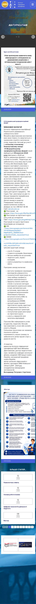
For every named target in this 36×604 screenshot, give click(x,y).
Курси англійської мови (11, 52)
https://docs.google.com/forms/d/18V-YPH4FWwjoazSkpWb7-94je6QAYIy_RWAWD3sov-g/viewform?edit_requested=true (18, 231)
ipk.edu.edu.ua (13, 209)
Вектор (6, 521)
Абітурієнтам (18, 25)
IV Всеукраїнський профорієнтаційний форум (16, 122)
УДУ (11, 4)
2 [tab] (18, 36)
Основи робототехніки (12, 495)
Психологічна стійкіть (11, 483)
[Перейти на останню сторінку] (32, 527)
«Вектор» (7, 389)
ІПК (14, 4)
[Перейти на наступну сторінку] (29, 527)
